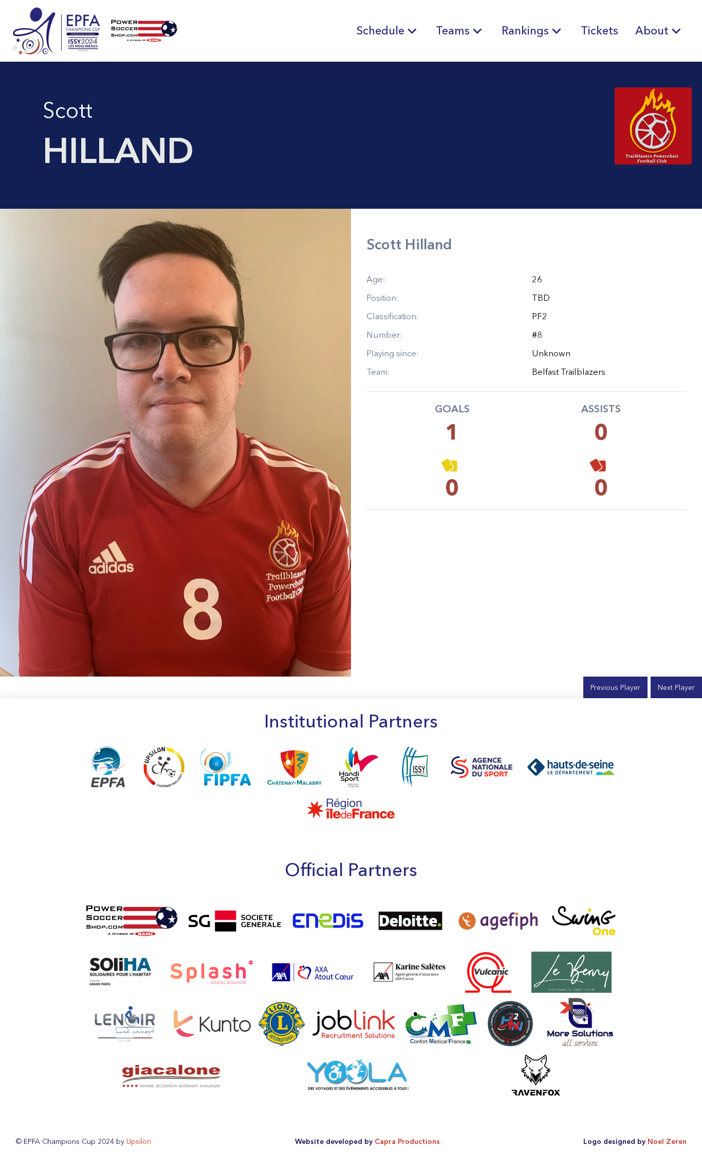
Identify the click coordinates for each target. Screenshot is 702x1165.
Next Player (676, 687)
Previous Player (615, 687)
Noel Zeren (667, 1141)
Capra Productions (407, 1141)
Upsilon (138, 1141)
